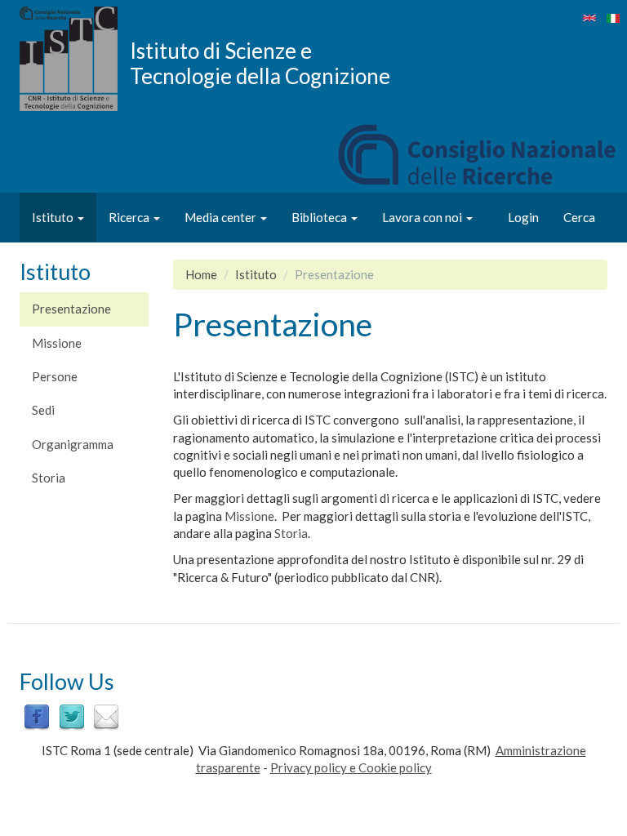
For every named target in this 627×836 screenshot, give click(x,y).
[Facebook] (37, 716)
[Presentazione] (613, 18)
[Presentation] (589, 18)
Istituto (54, 217)
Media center (222, 217)
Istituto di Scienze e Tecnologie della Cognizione (260, 63)
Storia (48, 477)
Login (523, 217)
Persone (55, 376)
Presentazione (71, 308)
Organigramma (72, 444)
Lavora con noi (423, 217)
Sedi (43, 409)
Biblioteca (320, 217)
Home (201, 274)
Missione (57, 343)
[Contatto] (106, 716)
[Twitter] (72, 716)
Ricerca (130, 217)
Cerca (579, 217)
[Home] (75, 59)
